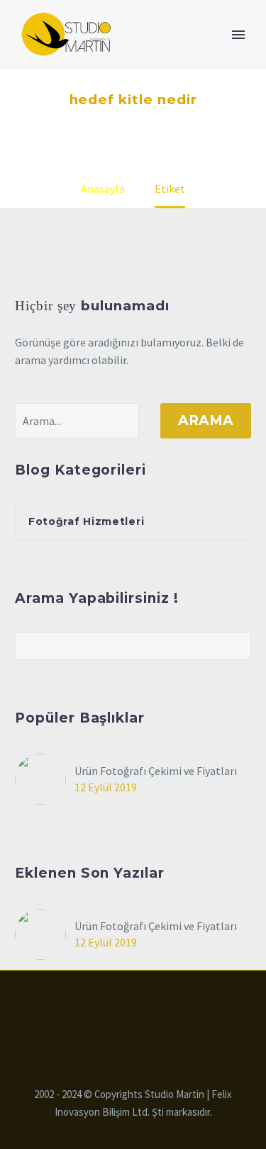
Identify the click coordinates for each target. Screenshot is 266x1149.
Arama (205, 420)
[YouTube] (161, 1008)
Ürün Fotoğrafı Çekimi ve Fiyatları (155, 771)
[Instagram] (142, 1008)
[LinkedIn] (124, 1008)
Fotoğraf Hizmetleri (86, 521)
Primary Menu (238, 34)
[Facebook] (105, 1008)
